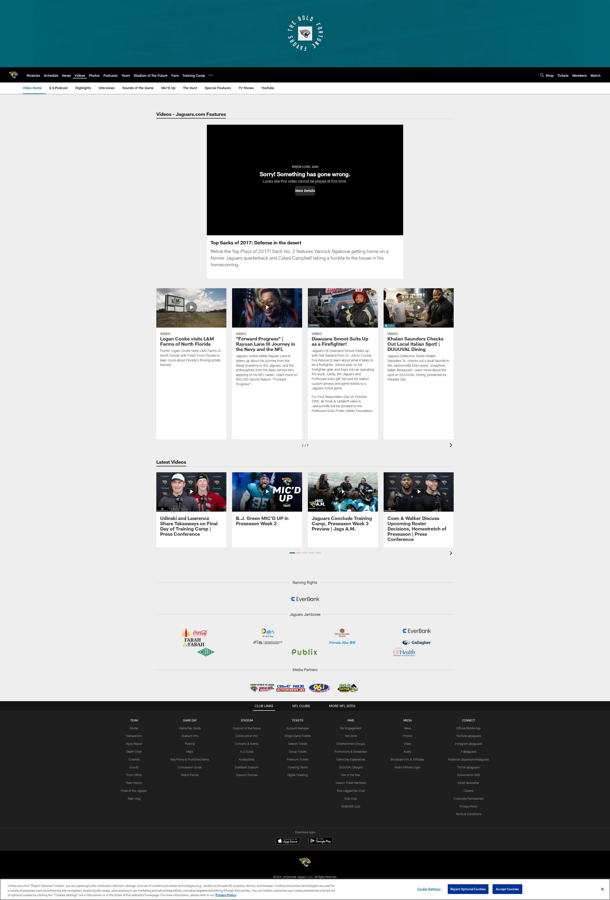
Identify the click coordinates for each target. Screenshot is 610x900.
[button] (305, 190)
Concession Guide (190, 767)
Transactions (134, 735)
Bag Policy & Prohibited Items (190, 759)
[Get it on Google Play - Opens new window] (320, 843)
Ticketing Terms (298, 767)
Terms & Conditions (468, 814)
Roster (134, 728)
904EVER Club (350, 806)
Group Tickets (298, 751)
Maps (189, 751)
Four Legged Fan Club (351, 790)
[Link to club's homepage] (13, 75)
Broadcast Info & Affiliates (407, 759)
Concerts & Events (247, 743)
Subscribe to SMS (468, 775)
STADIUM (247, 720)
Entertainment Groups (351, 743)
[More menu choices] (211, 75)
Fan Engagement (350, 728)
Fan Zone (351, 735)
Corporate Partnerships (468, 798)
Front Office (134, 775)
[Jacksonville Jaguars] (305, 863)
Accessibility (247, 759)
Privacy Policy (469, 806)
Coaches (134, 759)
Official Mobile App (468, 728)
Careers (468, 790)
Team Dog (133, 798)
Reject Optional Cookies (468, 889)
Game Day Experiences (350, 759)
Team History (134, 782)
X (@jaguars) (468, 751)
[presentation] (452, 445)
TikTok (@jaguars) (468, 767)
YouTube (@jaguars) (468, 735)
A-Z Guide (246, 751)
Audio (407, 751)
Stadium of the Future (247, 728)
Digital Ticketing (297, 775)
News (407, 728)
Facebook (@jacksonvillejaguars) (468, 759)
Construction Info (246, 735)
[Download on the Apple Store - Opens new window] (287, 841)
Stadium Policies (247, 775)
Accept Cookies (507, 889)
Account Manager (297, 728)
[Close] (602, 889)
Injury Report (134, 743)
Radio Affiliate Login (407, 767)
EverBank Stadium (247, 767)
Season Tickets (297, 743)
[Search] (542, 75)
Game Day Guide (190, 728)
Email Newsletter (468, 782)
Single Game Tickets (298, 735)
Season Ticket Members (351, 782)
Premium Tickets (298, 759)
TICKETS (297, 720)
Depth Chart (134, 751)
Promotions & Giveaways (351, 751)
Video (407, 743)
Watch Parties (190, 775)
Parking (190, 743)
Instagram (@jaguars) (468, 743)
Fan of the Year (350, 775)
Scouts (133, 767)
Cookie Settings (429, 889)
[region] (305, 889)
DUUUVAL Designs (351, 767)
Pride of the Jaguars (134, 790)
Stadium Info (190, 735)
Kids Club (351, 798)
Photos (407, 735)
